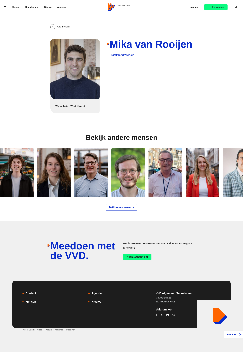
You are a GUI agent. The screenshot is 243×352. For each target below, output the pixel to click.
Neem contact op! (137, 257)
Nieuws (48, 7)
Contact (31, 293)
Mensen (16, 7)
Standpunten (32, 7)
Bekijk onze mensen (120, 207)
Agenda (61, 7)
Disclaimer (70, 330)
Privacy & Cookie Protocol (32, 330)
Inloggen (194, 7)
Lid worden (218, 7)
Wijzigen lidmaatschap (54, 330)
